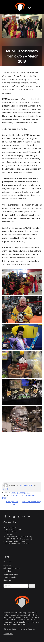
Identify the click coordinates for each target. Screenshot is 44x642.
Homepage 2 (24, 493)
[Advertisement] (22, 459)
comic (17, 495)
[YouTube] (14, 516)
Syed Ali (6, 489)
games (28, 495)
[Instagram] (19, 516)
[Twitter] (10, 516)
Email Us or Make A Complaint (17, 543)
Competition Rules (11, 574)
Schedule (7, 571)
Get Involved (8, 562)
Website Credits (10, 577)
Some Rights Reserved (26, 629)
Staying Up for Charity (31, 502)
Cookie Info (8, 634)
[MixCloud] (24, 516)
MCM (4, 498)
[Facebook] (5, 516)
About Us (7, 565)
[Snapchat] (29, 516)
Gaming (14, 493)
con (22, 495)
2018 (12, 495)
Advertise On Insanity (12, 568)
